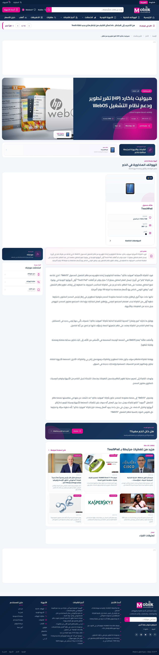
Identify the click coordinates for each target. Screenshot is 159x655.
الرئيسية (154, 36)
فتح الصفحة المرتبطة (58, 450)
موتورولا (44, 634)
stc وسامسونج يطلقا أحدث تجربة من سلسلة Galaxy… (104, 618)
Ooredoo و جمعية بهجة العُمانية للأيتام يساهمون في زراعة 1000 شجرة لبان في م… (103, 639)
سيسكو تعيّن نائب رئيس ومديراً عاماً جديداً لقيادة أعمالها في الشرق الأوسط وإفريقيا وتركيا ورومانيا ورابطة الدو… (66, 480)
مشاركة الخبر (143, 126)
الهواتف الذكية (39, 608)
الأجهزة (11, 651)
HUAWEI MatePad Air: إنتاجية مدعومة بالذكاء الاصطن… (105, 609)
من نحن (20, 608)
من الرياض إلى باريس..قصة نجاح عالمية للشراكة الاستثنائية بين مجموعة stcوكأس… (105, 614)
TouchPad (146, 208)
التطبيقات (41, 619)
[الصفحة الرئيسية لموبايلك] (141, 9)
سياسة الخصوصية (18, 616)
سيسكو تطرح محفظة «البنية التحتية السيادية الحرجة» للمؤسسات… (140, 478)
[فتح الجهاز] (110, 240)
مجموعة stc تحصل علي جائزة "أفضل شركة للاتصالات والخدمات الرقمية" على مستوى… (66, 628)
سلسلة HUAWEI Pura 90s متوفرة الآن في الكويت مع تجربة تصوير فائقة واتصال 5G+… (103, 627)
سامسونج (44, 631)
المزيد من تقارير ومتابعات (61, 431)
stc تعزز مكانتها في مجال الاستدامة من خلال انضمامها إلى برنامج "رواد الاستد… (69, 614)
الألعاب (42, 623)
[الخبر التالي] (29, 26)
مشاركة (76, 431)
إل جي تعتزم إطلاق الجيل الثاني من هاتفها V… (68, 623)
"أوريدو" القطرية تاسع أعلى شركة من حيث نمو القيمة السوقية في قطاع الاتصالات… (66, 609)
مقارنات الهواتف (39, 616)
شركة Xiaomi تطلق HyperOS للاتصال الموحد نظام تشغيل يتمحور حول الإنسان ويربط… (67, 619)
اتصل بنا (20, 612)
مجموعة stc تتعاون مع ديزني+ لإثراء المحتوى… (105, 635)
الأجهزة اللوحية (40, 612)
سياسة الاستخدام (18, 619)
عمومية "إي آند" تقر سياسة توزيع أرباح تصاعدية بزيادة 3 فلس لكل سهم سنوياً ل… (66, 637)
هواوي (45, 627)
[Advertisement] (79, 57)
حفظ (116, 126)
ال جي (45, 638)
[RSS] (136, 634)
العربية (143, 2)
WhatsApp (129, 126)
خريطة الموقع (19, 623)
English (152, 2)
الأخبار (147, 36)
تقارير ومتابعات (137, 36)
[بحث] (49, 9)
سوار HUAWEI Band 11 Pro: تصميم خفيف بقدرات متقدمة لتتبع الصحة (102, 478)
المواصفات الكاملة (133, 240)
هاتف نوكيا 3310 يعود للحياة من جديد (71, 632)
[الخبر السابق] (18, 26)
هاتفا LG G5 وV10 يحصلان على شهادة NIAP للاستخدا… (69, 642)
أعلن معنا (20, 627)
